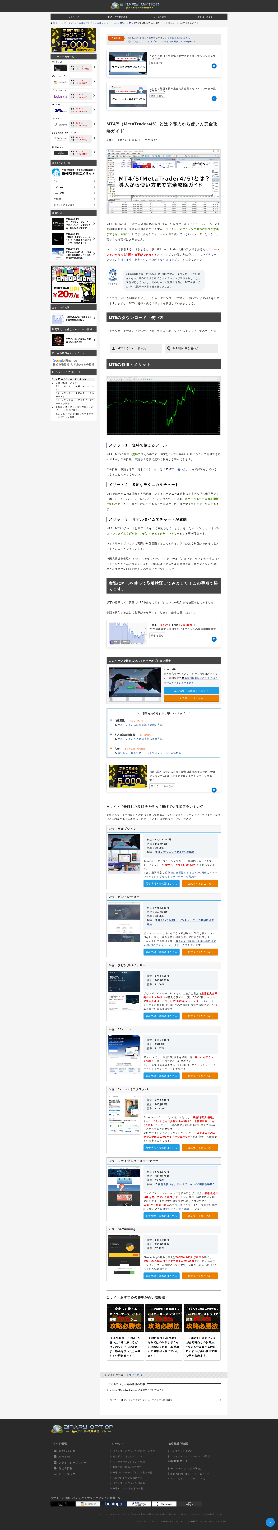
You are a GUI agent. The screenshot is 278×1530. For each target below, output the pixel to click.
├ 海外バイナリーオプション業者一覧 (131, 1472)
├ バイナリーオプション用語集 (127, 1483)
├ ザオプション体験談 (180, 1451)
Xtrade (57, 199)
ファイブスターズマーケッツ (69, 136)
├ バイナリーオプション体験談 (127, 1461)
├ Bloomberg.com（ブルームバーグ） (190, 1473)
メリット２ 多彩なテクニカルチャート (75, 395)
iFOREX (58, 187)
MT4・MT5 (136, 1374)
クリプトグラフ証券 (64, 205)
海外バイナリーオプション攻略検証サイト (183, 1521)
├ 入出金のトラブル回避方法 (126, 1477)
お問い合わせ (67, 1451)
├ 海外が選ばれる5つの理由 (126, 1467)
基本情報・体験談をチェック (191, 690)
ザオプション (70, 65)
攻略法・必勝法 (205, 17)
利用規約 (64, 1457)
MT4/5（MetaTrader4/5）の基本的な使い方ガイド (137, 1390)
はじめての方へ (161, 17)
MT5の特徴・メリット (67, 383)
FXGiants (59, 193)
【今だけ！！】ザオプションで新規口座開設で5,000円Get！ (164, 41)
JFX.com (69, 108)
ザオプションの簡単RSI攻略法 (176, 852)
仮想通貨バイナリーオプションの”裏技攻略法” (186, 1184)
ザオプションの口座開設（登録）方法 (140, 724)
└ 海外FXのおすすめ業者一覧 (127, 1488)
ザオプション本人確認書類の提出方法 (140, 738)
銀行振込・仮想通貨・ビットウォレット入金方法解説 (149, 752)
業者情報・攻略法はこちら (161, 883)
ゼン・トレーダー (69, 79)
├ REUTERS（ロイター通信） (185, 1468)
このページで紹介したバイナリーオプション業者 (74, 415)
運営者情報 (66, 1468)
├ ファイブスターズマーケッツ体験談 (189, 1456)
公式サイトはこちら (192, 698)
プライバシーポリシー (73, 1462)
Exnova (69, 122)
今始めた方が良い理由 (117, 17)
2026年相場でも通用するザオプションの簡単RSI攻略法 (161, 38)
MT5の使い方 (177, 469)
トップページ (72, 17)
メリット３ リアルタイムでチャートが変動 (75, 402)
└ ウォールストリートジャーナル (186, 1479)
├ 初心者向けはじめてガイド (126, 1456)
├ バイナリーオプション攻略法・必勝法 (132, 1451)
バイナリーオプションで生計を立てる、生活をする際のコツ (141, 1400)
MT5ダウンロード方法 (132, 348)
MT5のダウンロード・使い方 (70, 379)
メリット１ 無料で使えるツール (75, 388)
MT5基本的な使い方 (186, 348)
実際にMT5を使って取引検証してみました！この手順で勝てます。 (72, 408)
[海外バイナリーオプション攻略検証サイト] (135, 6)
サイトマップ (67, 1474)
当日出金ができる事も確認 (173, 1208)
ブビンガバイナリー (69, 93)
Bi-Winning (69, 150)
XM (55, 181)
